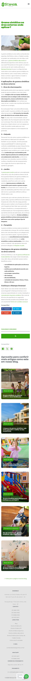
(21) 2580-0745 (15, 610)
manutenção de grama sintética (11, 295)
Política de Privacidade (16, 640)
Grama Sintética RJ (16, 626)
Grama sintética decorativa (16, 633)
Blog (16, 623)
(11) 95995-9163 (15, 615)
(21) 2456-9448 (15, 612)
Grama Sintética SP (16, 628)
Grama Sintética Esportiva (16, 630)
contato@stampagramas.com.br (15, 647)
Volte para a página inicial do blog (16, 578)
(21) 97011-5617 (15, 617)
